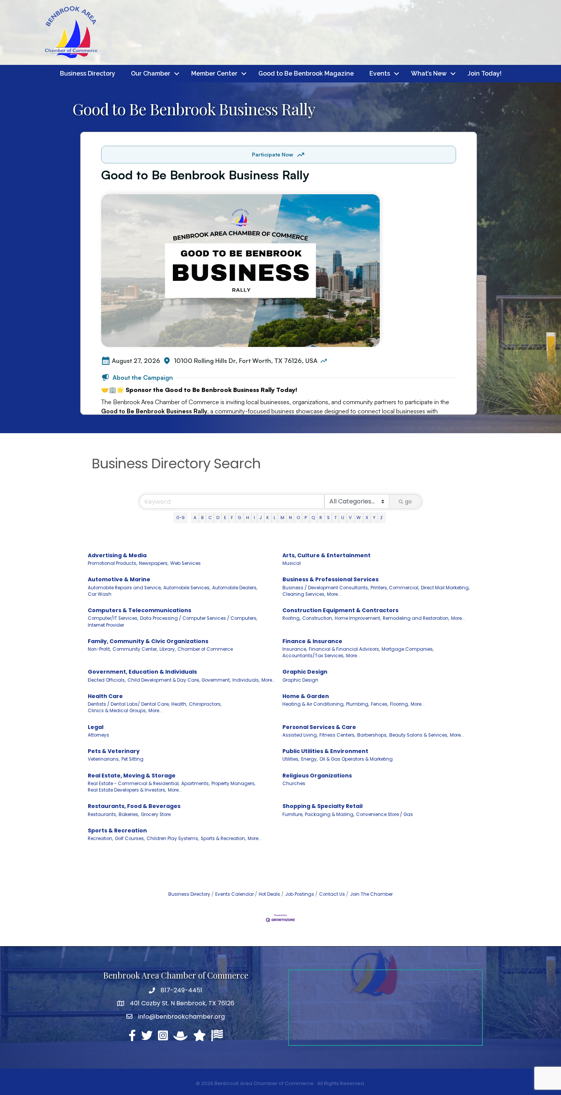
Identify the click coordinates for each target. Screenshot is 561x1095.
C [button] (210, 517)
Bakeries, (129, 814)
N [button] (290, 517)
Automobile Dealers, (234, 588)
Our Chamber (150, 73)
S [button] (328, 517)
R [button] (320, 517)
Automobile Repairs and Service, (124, 588)
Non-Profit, (99, 649)
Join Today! (484, 73)
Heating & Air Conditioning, (313, 704)
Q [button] (313, 517)
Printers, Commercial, (395, 588)
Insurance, (294, 649)
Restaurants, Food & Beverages (134, 806)
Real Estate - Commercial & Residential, (133, 784)
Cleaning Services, (303, 594)
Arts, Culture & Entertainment (326, 555)
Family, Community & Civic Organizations (148, 641)
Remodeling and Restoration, (416, 618)
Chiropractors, (205, 704)
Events (379, 73)
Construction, (317, 618)
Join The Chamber (371, 894)
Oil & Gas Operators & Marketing (356, 759)
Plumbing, (357, 704)
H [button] (247, 517)
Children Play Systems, (173, 838)
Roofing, (291, 618)
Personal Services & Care (319, 727)
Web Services (185, 563)
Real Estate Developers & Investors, (127, 790)
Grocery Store (156, 814)
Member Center (214, 73)
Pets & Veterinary (114, 751)
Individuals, (246, 680)
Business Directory (87, 73)
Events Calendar (234, 894)
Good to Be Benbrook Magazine (306, 73)
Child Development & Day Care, (163, 680)
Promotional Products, (112, 563)
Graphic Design (304, 672)
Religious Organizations (317, 775)
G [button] (239, 517)
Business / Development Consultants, (325, 588)
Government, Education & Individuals (142, 672)
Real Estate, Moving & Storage (132, 775)
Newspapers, (153, 563)
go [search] (408, 501)
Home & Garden (305, 696)
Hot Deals (269, 894)
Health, (179, 704)
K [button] (267, 517)
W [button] (358, 517)
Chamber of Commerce (205, 649)
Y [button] (374, 517)
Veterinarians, (103, 759)
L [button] (275, 517)
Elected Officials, (107, 680)
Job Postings (299, 894)
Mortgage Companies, (408, 649)
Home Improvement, (358, 618)
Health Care (105, 696)
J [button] (261, 517)
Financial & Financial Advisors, (344, 649)
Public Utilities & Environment (325, 751)
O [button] (298, 517)
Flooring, (399, 704)
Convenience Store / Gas (384, 814)
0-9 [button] (180, 517)
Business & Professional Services (330, 579)
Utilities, (290, 759)
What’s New (429, 73)
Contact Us (332, 894)
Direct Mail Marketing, (445, 588)
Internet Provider (106, 625)
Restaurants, (102, 814)
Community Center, (135, 649)
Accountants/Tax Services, (313, 656)
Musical (291, 563)
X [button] (367, 517)
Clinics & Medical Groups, (117, 711)
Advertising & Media (117, 555)
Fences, (379, 704)
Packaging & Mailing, (329, 814)
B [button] (202, 517)
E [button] (225, 517)
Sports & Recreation (117, 830)
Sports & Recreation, (223, 838)
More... (334, 594)
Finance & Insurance (312, 641)
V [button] (350, 517)
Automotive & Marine (119, 579)
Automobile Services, (186, 588)
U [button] (342, 517)
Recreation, (100, 838)
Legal (95, 727)
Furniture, (292, 814)
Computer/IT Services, (113, 618)
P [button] (306, 517)
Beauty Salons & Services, (418, 735)
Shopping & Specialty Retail (322, 806)
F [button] (232, 517)
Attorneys (98, 735)
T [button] (335, 517)
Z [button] (381, 517)
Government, (216, 680)
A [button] (195, 517)
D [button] (217, 517)
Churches (293, 784)
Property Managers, (233, 784)
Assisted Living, (300, 735)
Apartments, (195, 784)
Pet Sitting (132, 759)
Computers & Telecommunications (139, 610)
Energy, (309, 759)
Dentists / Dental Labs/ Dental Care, (128, 704)
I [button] (254, 517)
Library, (168, 649)
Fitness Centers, (337, 735)
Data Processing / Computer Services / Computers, (198, 618)
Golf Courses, (130, 838)
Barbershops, (372, 735)
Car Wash (99, 594)
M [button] (282, 517)
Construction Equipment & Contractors (340, 610)
